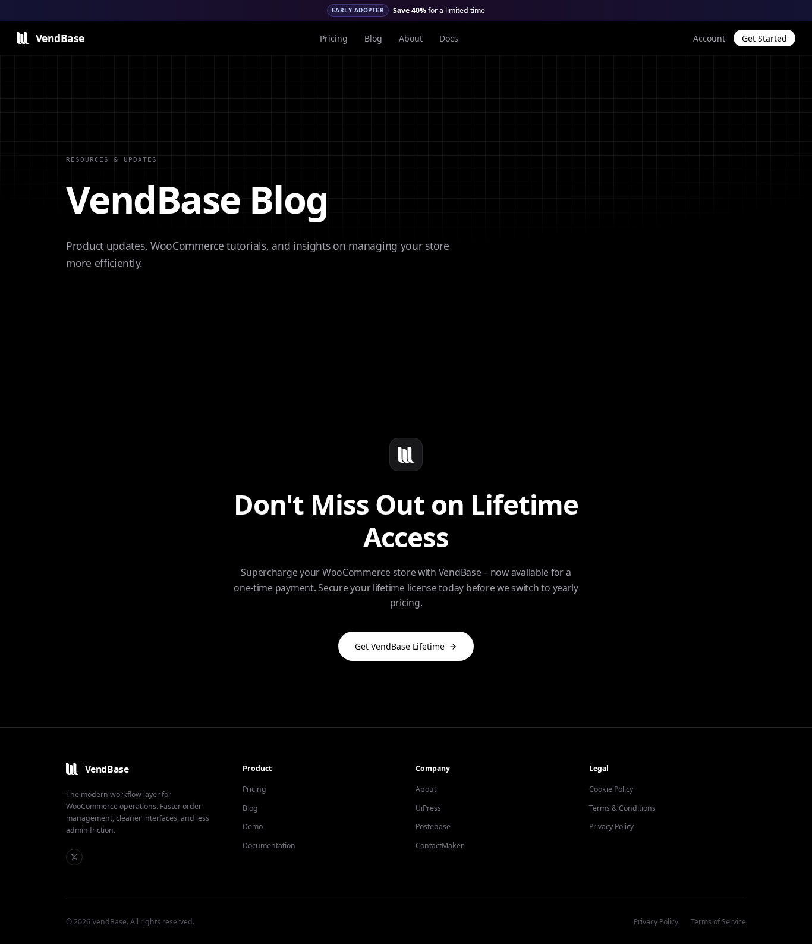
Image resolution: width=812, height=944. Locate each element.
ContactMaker (440, 845)
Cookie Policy (611, 789)
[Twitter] (74, 857)
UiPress (428, 808)
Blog (373, 38)
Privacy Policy (611, 826)
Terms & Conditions (622, 808)
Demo (253, 826)
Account (709, 38)
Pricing (334, 38)
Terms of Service (718, 922)
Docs (448, 38)
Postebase (433, 826)
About (411, 38)
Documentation (269, 845)
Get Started (764, 38)
